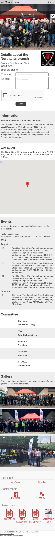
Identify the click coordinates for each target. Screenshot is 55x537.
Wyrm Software (18, 535)
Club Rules (9, 519)
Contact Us (42, 482)
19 (3, 263)
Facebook (15, 498)
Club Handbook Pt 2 (35, 522)
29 (3, 276)
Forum (42, 498)
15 (3, 248)
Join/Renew (15, 482)
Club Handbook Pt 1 (22, 522)
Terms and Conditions (7, 534)
